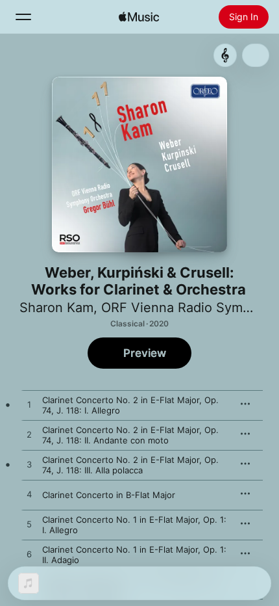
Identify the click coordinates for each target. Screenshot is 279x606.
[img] (139, 17)
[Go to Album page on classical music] (225, 55)
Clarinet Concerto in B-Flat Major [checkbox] (108, 495)
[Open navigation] (23, 17)
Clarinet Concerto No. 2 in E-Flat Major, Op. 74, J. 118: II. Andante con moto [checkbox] (130, 435)
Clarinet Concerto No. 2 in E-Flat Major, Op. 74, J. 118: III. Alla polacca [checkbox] (130, 464)
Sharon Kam (56, 307)
